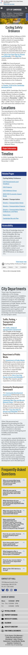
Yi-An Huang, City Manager (14, 635)
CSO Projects (7, 187)
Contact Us (17, 643)
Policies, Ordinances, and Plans (11, 15)
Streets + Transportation (15, 13)
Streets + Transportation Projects (14, 206)
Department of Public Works (15, 360)
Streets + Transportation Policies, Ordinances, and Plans (14, 210)
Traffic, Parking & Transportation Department (12, 328)
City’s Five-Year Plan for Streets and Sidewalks (13, 376)
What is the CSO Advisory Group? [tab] (12, 569)
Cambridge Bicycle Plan (11, 218)
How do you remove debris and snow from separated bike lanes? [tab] (12, 561)
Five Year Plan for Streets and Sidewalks (12, 410)
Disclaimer (8, 639)
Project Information (9, 148)
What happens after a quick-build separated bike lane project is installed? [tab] (12, 552)
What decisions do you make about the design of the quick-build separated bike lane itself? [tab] (13, 503)
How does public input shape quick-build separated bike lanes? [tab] (10, 544)
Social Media (15, 641)
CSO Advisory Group (10, 190)
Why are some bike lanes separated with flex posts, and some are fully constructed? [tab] (12, 482)
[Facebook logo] (7, 590)
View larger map (21, 262)
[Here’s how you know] (1, 3)
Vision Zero (6, 215)
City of (9, 9)
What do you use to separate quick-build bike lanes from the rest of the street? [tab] (12, 492)
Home (3, 13)
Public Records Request (14, 637)
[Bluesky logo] (3, 590)
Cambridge (17, 9)
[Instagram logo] (12, 590)
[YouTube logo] (16, 590)
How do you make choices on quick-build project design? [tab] (12, 535)
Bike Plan (18, 56)
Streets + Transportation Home (13, 203)
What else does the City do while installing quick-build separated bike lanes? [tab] (12, 512)
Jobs (15, 639)
